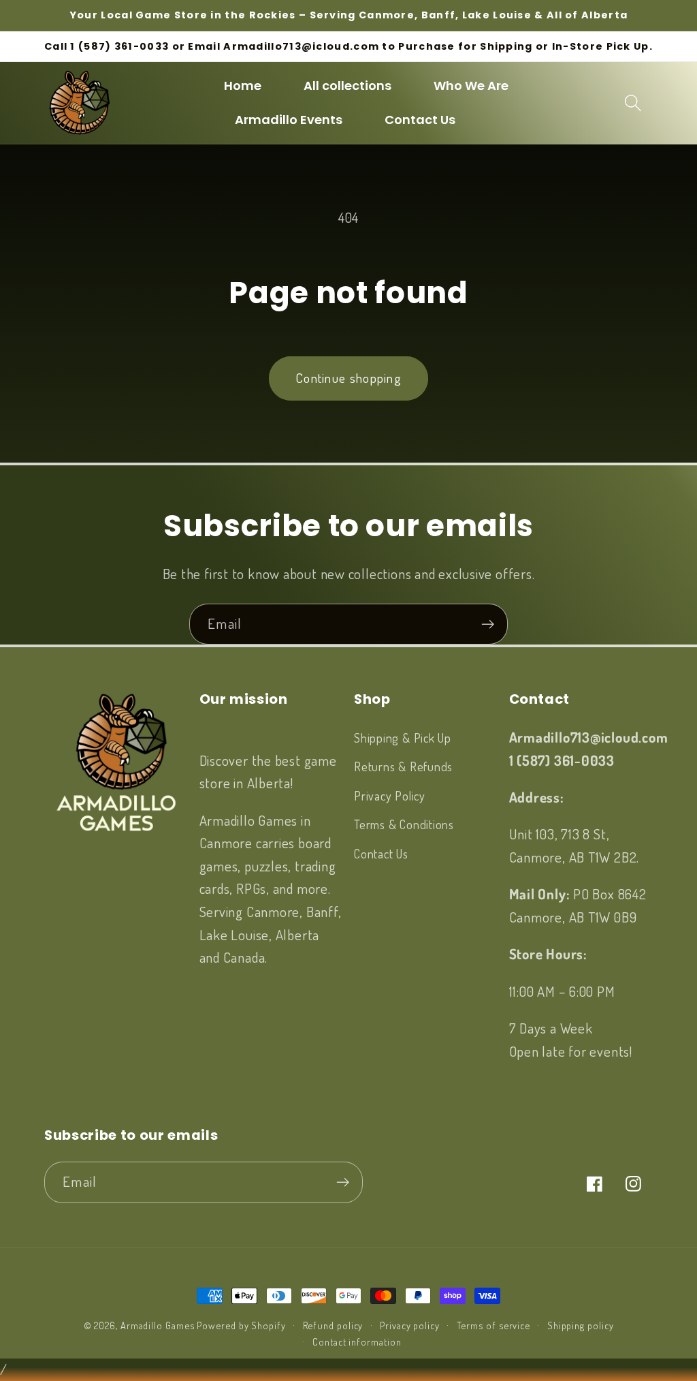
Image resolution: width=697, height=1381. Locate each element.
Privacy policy (410, 1325)
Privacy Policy (389, 795)
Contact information (356, 1341)
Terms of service (494, 1325)
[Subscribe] (487, 624)
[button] (633, 102)
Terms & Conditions (404, 824)
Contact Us (381, 853)
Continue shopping (348, 377)
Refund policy (333, 1325)
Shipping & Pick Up (402, 737)
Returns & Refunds (403, 766)
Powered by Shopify (241, 1325)
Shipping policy (580, 1325)
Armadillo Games (157, 1325)
